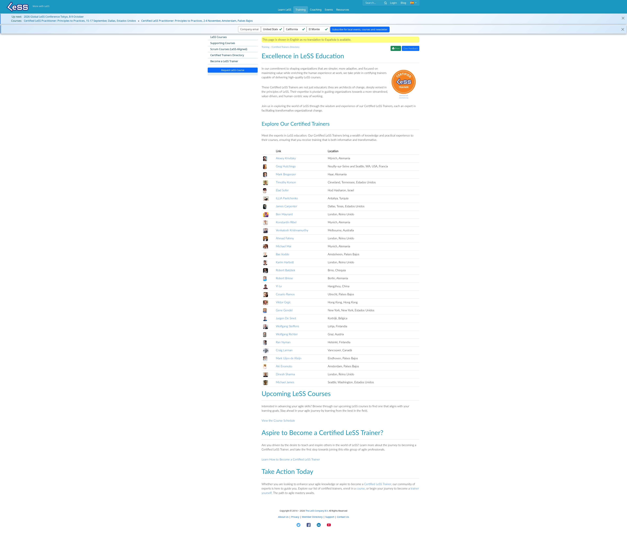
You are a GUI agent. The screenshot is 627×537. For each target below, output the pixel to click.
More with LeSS (41, 6)
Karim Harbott (285, 262)
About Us (283, 516)
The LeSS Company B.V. (316, 510)
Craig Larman (284, 350)
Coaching (316, 9)
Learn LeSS (284, 9)
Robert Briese (284, 278)
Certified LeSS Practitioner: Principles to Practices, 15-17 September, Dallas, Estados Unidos (80, 21)
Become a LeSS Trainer (224, 61)
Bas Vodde (282, 254)
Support (329, 516)
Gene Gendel (284, 310)
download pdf (403, 95)
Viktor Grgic (283, 302)
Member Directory (312, 516)
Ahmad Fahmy (285, 238)
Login (393, 3)
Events (329, 9)
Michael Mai (283, 246)
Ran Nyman (283, 342)
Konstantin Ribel (286, 222)
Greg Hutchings (286, 166)
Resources (342, 9)
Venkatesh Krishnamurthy (292, 230)
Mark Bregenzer (286, 174)
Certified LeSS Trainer (377, 484)
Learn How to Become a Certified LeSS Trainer (291, 459)
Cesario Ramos (285, 294)
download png (403, 98)
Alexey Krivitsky (286, 158)
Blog (403, 3)
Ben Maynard (284, 214)
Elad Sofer (282, 190)
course (360, 488)
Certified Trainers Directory (227, 55)
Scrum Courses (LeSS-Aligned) (228, 49)
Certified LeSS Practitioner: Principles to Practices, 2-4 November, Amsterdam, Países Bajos (197, 21)
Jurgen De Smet (286, 318)
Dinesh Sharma (285, 374)
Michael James (285, 382)
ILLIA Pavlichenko (287, 198)
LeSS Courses (218, 37)
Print (397, 48)
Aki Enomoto (284, 366)
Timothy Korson (286, 182)
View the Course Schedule (278, 420)
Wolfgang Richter (287, 334)
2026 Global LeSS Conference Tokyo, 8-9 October (54, 16)
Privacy (295, 516)
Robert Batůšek (285, 270)
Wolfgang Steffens (287, 326)
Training (301, 9)
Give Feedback (410, 48)
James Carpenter (286, 206)
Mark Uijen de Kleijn (288, 358)
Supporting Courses (222, 43)
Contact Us (343, 516)
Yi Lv (279, 286)
